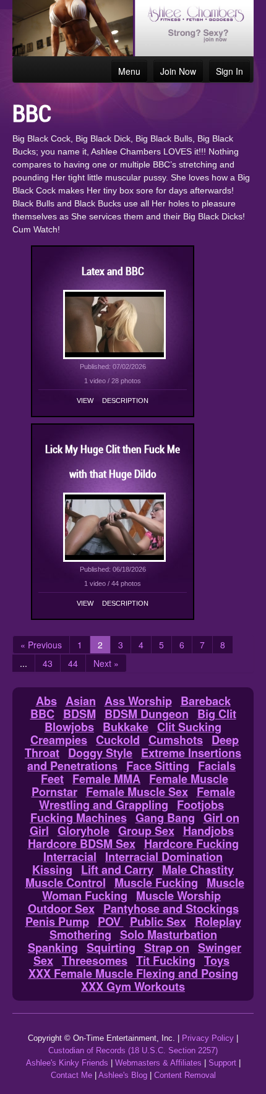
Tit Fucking (165, 960)
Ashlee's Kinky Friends (67, 1062)
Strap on (166, 947)
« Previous (41, 644)
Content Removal (185, 1075)
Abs (46, 701)
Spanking (53, 947)
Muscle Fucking (156, 883)
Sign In (229, 71)
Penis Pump (57, 922)
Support (222, 1062)
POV (111, 922)
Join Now (178, 71)
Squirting (111, 947)
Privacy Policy (208, 1038)
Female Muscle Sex (137, 792)
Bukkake (125, 727)
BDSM (79, 714)
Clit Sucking (189, 727)
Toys (217, 960)
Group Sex (146, 831)
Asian (81, 701)
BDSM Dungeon (147, 714)
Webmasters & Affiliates (158, 1062)
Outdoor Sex (61, 909)
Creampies (58, 740)
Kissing (52, 870)
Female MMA (106, 779)
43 (48, 663)
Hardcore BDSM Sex (81, 844)
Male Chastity (198, 870)
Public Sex (158, 922)
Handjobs (208, 831)
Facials (217, 766)
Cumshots (175, 740)
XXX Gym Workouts (133, 986)
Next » (106, 663)
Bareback (206, 701)
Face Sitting (157, 766)
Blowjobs (69, 727)
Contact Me (71, 1075)
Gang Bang (165, 818)
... (23, 663)
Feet (52, 779)
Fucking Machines (78, 818)
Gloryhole (83, 831)
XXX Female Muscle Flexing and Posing (133, 973)
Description (125, 400)
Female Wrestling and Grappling (137, 798)
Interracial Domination (164, 857)
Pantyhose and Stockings (171, 909)
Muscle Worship (178, 896)
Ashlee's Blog (122, 1075)
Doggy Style (100, 753)
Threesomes (94, 960)
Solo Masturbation (168, 935)
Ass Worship (138, 701)
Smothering (80, 935)
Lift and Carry (117, 870)
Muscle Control (65, 883)
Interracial (70, 857)
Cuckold (118, 740)
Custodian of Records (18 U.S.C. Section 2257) (133, 1050)
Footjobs (200, 805)
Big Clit (216, 714)
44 (73, 663)
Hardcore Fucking (191, 844)
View (85, 400)
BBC (42, 714)
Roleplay (218, 922)
